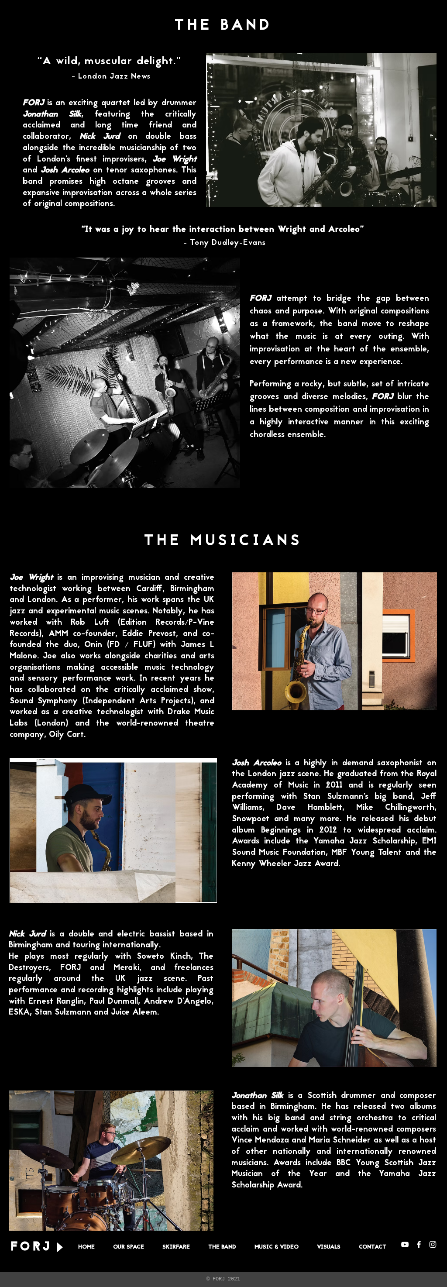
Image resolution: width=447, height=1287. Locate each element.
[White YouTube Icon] (404, 1244)
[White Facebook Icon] (418, 1244)
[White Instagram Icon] (432, 1244)
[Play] (59, 1247)
